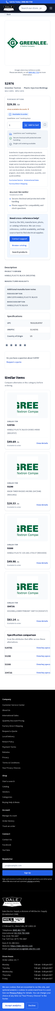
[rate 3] (16, 345)
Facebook (6, 844)
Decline (31, 1005)
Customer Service (16, 180)
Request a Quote (9, 731)
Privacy (5, 757)
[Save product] (45, 124)
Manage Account (9, 815)
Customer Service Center (13, 705)
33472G (11, 606)
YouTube (6, 850)
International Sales (31, 180)
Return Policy (8, 741)
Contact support (19, 238)
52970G (11, 425)
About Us (6, 710)
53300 (10, 548)
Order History (8, 821)
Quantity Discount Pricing (13, 720)
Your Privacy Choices (11, 768)
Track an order (8, 826)
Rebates (6, 752)
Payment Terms (9, 747)
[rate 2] (11, 345)
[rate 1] (7, 345)
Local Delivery (8, 736)
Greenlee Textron (13, 88)
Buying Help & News (11, 802)
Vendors (6, 791)
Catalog (5, 786)
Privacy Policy (16, 992)
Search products (19, 252)
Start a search (8, 781)
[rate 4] (20, 345)
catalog (29, 881)
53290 (10, 486)
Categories (7, 797)
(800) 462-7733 (26, 2)
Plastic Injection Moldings (36, 88)
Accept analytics (13, 1005)
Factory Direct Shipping (18, 184)
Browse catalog (19, 245)
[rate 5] (25, 345)
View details (42, 443)
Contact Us (7, 839)
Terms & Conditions (11, 762)
